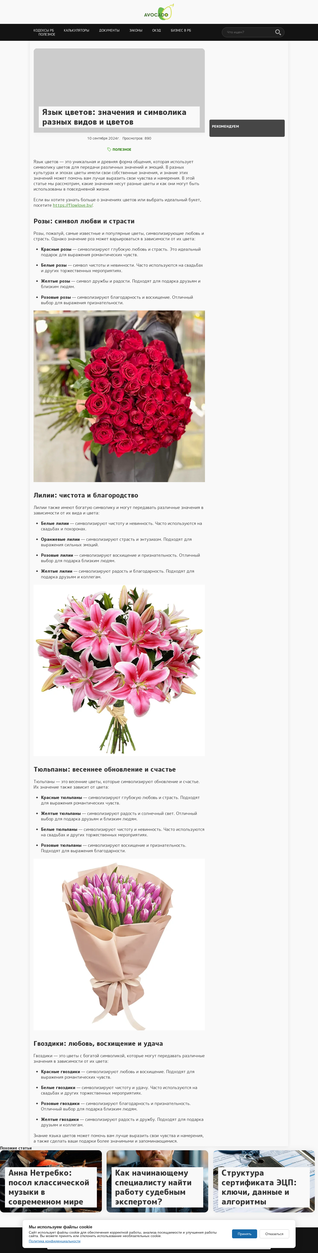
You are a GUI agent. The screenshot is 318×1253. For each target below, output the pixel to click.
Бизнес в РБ (181, 30)
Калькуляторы (76, 30)
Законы (135, 30)
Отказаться (274, 1234)
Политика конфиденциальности (54, 1241)
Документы (109, 30)
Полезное (47, 34)
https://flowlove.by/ (72, 205)
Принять (244, 1234)
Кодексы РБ (44, 30)
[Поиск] (278, 32)
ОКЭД (156, 30)
